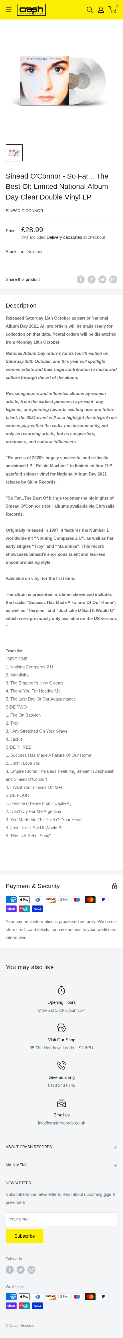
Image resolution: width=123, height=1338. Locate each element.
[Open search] (90, 10)
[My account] (101, 10)
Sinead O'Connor (24, 210)
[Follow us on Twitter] (21, 1270)
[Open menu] (8, 9)
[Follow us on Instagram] (31, 1270)
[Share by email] (113, 279)
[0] (112, 9)
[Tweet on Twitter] (102, 279)
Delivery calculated (64, 237)
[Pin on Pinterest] (92, 279)
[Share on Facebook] (81, 279)
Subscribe (24, 1236)
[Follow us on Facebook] (10, 1270)
